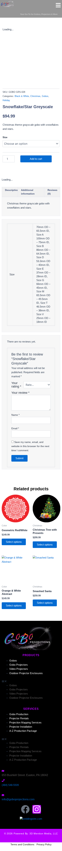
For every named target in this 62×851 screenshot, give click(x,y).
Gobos (45, 96)
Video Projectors (18, 669)
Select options (14, 542)
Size (5, 137)
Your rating (16, 384)
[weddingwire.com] (31, 818)
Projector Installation (20, 726)
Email (15, 428)
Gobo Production (18, 714)
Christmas (35, 96)
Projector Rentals (19, 718)
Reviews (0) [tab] (52, 192)
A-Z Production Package (23, 731)
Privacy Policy (44, 844)
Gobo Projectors (18, 664)
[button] (31, 681)
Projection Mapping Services (25, 722)
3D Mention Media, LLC (43, 833)
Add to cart (36, 158)
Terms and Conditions (22, 844)
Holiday (6, 100)
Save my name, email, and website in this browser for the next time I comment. (30, 446)
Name (15, 414)
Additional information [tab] (28, 192)
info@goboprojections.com (18, 799)
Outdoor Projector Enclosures (26, 673)
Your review (20, 392)
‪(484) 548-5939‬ (10, 785)
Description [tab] (12, 190)
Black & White (22, 96)
